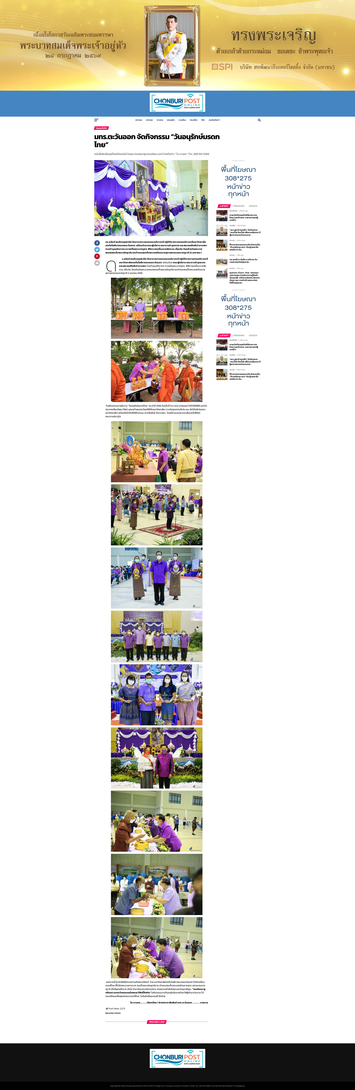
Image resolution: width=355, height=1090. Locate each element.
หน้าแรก (138, 120)
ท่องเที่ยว (193, 120)
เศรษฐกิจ (171, 120)
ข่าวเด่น (160, 120)
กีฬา (203, 120)
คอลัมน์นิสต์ (214, 120)
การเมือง (182, 120)
